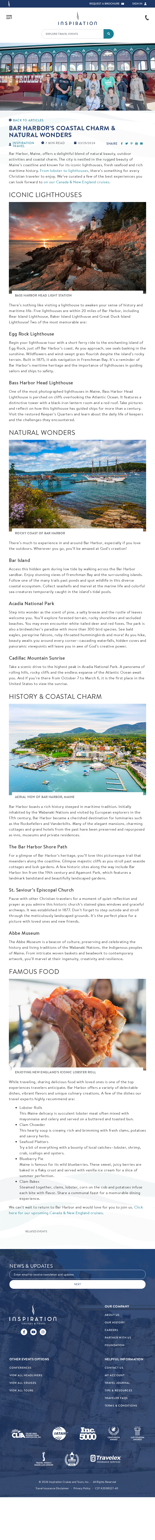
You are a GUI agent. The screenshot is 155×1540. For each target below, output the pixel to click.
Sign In (137, 3)
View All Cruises (22, 1383)
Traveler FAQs (116, 1398)
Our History (115, 1322)
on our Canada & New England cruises (76, 182)
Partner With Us (118, 1338)
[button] (122, 3)
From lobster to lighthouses (64, 170)
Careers (111, 1330)
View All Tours (21, 1390)
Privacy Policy (82, 1488)
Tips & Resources (119, 1390)
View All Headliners (26, 1375)
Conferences (20, 1368)
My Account (115, 1375)
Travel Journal (117, 1383)
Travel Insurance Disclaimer (52, 1488)
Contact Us (114, 1368)
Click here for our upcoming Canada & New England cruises (76, 1209)
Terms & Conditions (121, 1405)
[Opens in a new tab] (26, 1433)
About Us (112, 1315)
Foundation (115, 1345)
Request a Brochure (104, 3)
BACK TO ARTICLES (28, 120)
